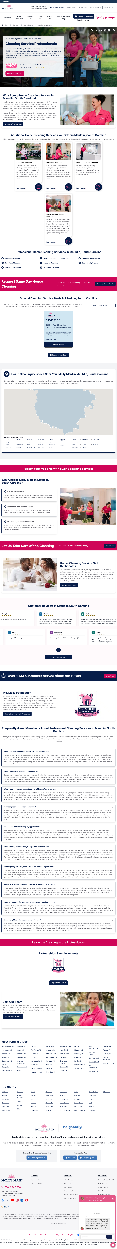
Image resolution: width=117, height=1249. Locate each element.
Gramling (18, 447)
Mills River (51, 444)
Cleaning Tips (49, 18)
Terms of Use (33, 1235)
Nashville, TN (64, 1050)
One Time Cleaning (54, 162)
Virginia (91, 1106)
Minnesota (49, 1103)
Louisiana (34, 1110)
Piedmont (73, 439)
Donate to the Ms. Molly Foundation (17, 714)
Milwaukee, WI (50, 1072)
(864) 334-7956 (105, 17)
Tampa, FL (106, 1050)
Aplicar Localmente (95, 7)
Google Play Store (89, 1158)
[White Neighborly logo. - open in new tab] (6, 1)
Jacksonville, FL (36, 1068)
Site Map (101, 1191)
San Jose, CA (93, 1071)
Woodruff (95, 444)
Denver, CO (35, 1046)
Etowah (7, 444)
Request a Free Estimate (13, 124)
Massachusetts (51, 1095)
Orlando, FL (64, 1070)
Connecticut (6, 1110)
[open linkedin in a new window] (109, 31)
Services (34, 1175)
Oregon (77, 1099)
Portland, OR (78, 1054)
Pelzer (61, 445)
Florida (19, 1101)
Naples (62, 443)
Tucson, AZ (107, 1054)
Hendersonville (31, 447)
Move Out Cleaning (51, 267)
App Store (71, 1158)
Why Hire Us (30, 18)
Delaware (20, 1092)
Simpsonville (74, 447)
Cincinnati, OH (22, 1054)
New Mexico (64, 1103)
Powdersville (74, 442)
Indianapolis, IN (36, 1061)
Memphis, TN (50, 1061)
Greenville (30, 442)
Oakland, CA (64, 1057)
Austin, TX (5, 1057)
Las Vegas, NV (50, 1046)
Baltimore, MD (7, 1061)
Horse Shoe (41, 439)
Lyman (51, 439)
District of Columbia (20, 1097)
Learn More (20, 188)
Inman (39, 442)
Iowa (32, 1099)
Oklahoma (77, 1095)
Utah (90, 1103)
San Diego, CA (94, 1062)
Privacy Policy (44, 1235)
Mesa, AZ (49, 1065)
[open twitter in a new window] (96, 31)
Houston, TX (35, 1057)
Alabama (5, 1092)
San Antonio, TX (94, 1058)
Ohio (76, 1092)
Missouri (48, 1110)
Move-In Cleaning (51, 263)
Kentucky (34, 1106)
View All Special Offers (100, 305)
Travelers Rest (96, 439)
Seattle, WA (107, 1046)
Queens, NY (78, 1057)
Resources (102, 1175)
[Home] (2, 25)
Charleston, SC (7, 1070)
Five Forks (8, 447)
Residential (7, 18)
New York (63, 1106)
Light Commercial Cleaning (87, 162)
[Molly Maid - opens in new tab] (44, 1128)
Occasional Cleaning (13, 267)
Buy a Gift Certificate (69, 585)
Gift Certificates (108, 7)
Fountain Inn (19, 444)
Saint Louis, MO (79, 1068)
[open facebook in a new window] (92, 31)
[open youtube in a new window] (100, 31)
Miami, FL (49, 1068)
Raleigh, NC (78, 1061)
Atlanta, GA (6, 1054)
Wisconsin (106, 1092)
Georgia (19, 1105)
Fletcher (18, 442)
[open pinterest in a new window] (114, 31)
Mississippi (49, 1106)
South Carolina (28, 25)
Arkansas (5, 1099)
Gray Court (30, 439)
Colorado (5, 1106)
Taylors (84, 444)
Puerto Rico (78, 1106)
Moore (50, 447)
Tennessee (92, 1095)
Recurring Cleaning (24, 162)
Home (6, 25)
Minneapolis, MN (65, 1046)
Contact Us (110, 546)
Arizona (4, 1095)
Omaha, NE (64, 1067)
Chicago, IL (20, 1050)
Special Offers (71, 7)
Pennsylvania (78, 1103)
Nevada (62, 1095)
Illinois (33, 1092)
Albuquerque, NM (8, 1046)
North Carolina (65, 1110)
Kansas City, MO (36, 1072)
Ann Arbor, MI (7, 1050)
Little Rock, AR (51, 1054)
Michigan (49, 1099)
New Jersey (64, 1099)
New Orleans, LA (65, 1054)
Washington (93, 1110)
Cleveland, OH (22, 1057)
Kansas (33, 1103)
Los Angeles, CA (51, 1057)
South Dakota (93, 1092)
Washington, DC (108, 1063)
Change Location (58, 7)
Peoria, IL (77, 1046)
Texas (91, 1099)
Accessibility (55, 1235)
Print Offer (58, 345)
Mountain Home (62, 439)
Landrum (40, 444)
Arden (7, 439)
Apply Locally (83, 7)
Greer (28, 444)
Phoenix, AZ (78, 1050)
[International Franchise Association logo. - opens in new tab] (4, 1207)
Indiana (33, 1095)
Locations (16, 25)
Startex (84, 442)
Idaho (18, 1109)
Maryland (49, 1092)
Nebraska (63, 1092)
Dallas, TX (20, 1070)
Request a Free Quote (85, 16)
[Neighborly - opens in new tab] (72, 1128)
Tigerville (84, 447)
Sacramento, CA (80, 1065)
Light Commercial (19, 18)
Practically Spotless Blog (63, 18)
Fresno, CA (35, 1054)
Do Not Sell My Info (68, 1235)
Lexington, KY (50, 1050)
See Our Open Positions (13, 1016)
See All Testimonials (58, 657)
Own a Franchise (70, 1198)
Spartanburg (85, 439)
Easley (7, 442)
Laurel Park (41, 447)
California (5, 1103)
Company (68, 1175)
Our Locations (103, 1187)
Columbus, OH (22, 1067)
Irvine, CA (34, 1065)
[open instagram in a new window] (105, 31)
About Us (40, 18)
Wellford (95, 442)
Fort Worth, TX (36, 1050)
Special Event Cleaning (91, 258)
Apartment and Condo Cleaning (56, 258)
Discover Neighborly (35, 1158)
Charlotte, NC (21, 1046)
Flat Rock (18, 439)
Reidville (73, 444)
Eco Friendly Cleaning (90, 263)
